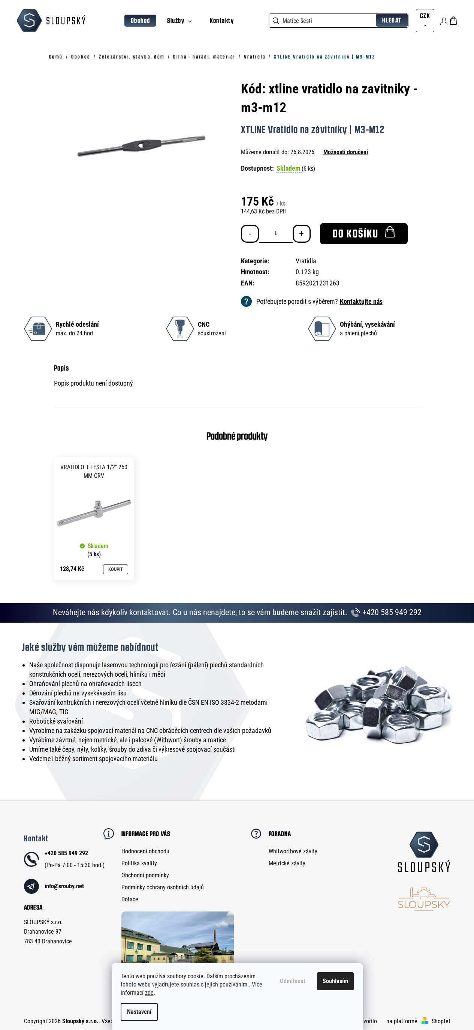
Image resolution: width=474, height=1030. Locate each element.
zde (149, 992)
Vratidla (306, 261)
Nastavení (139, 1011)
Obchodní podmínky (145, 875)
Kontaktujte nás (361, 301)
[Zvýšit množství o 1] (302, 234)
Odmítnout (292, 981)
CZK (425, 16)
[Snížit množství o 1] (250, 234)
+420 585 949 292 (391, 612)
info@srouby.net (64, 886)
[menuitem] (140, 21)
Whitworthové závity (293, 851)
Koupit (115, 569)
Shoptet (441, 1021)
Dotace (129, 899)
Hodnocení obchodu (145, 851)
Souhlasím (335, 981)
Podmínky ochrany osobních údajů (162, 887)
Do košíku (356, 233)
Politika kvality (139, 863)
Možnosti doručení (345, 152)
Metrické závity (287, 863)
